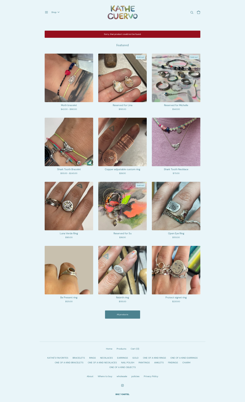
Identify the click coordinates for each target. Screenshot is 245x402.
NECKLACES (106, 357)
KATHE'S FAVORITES (57, 357)
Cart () (135, 348)
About (90, 376)
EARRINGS (122, 357)
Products (121, 348)
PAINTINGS (144, 362)
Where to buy (105, 376)
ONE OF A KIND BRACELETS (69, 362)
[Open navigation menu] (46, 12)
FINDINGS (173, 362)
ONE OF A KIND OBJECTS (122, 367)
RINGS (92, 357)
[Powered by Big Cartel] (122, 394)
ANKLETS (159, 362)
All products (122, 314)
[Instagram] (122, 385)
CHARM (186, 362)
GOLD (135, 357)
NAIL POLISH (127, 362)
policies (135, 376)
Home (109, 348)
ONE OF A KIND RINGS (154, 357)
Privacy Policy (151, 376)
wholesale (122, 376)
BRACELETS (79, 357)
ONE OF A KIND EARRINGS (184, 357)
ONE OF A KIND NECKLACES (102, 362)
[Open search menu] (192, 12)
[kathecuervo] (122, 12)
